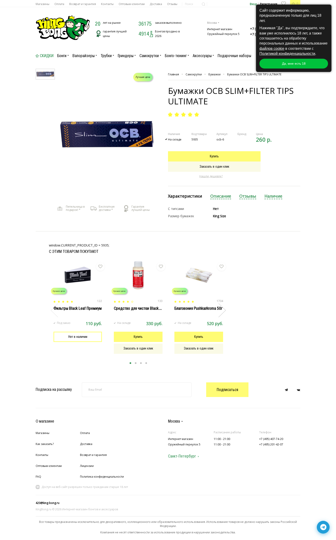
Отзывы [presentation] (247, 196)
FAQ (38, 477)
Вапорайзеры (83, 55)
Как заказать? (45, 444)
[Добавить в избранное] (100, 266)
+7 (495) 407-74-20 (271, 439)
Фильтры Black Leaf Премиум (77, 308)
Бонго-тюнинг (176, 55)
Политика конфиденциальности (102, 477)
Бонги (62, 55)
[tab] (185, 196)
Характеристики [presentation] (185, 196)
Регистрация (268, 4)
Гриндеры (125, 55)
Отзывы (172, 4)
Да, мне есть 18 (294, 63)
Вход (253, 4)
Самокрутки (149, 55)
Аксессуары (202, 55)
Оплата (59, 4)
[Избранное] (283, 3)
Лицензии (87, 466)
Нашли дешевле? (211, 176)
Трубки (106, 55)
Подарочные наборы (234, 55)
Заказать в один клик (214, 166)
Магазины (42, 4)
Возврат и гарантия (82, 4)
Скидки (46, 55)
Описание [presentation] (220, 196)
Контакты (107, 4)
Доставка (156, 4)
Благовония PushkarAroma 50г (198, 308)
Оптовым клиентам (132, 4)
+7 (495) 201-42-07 (271, 444)
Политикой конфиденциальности (287, 54)
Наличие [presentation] (273, 196)
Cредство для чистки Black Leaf (140, 308)
